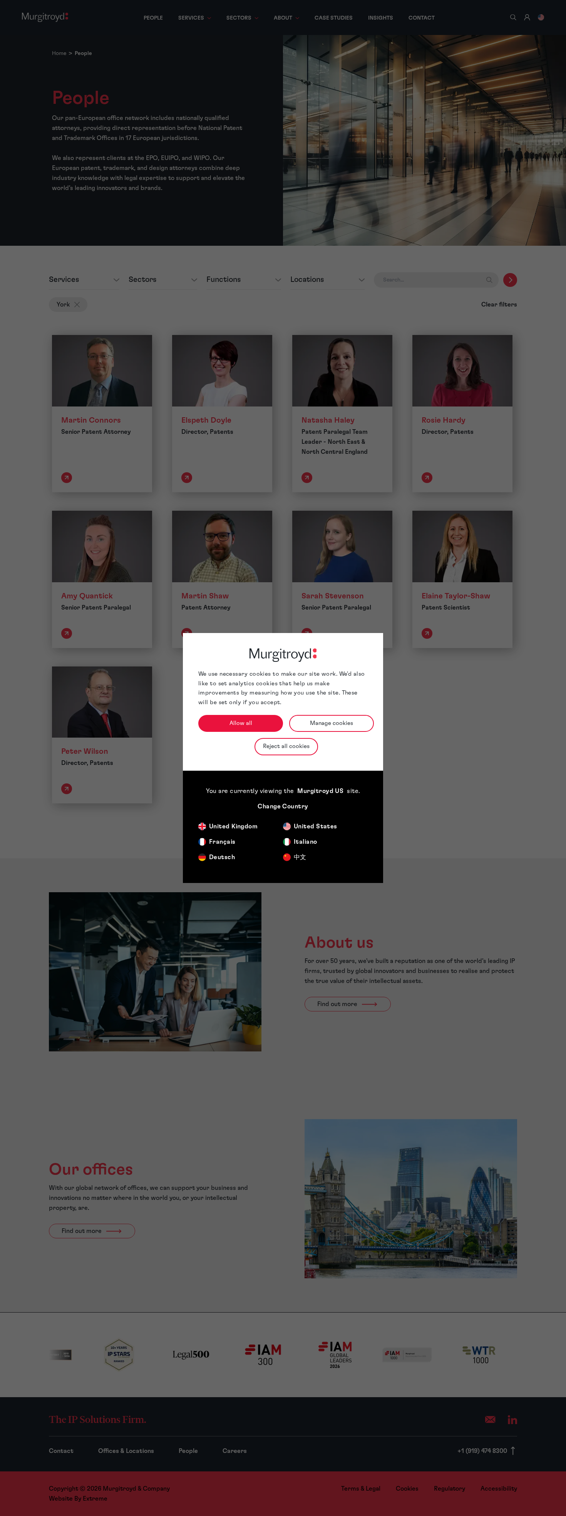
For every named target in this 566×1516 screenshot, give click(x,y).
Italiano (305, 842)
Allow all (240, 723)
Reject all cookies (286, 746)
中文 (300, 857)
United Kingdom (233, 826)
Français (222, 842)
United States (315, 826)
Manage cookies (331, 723)
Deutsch (222, 857)
